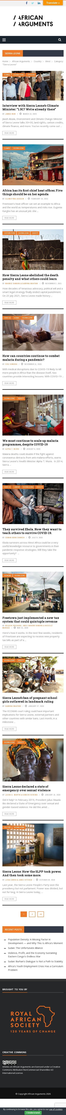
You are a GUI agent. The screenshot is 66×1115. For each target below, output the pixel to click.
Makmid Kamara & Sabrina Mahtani (21, 283)
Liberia (17, 487)
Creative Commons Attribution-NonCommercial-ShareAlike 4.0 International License (31, 1069)
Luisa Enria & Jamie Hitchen (18, 880)
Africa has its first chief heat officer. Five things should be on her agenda (32, 192)
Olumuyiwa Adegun (14, 199)
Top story (31, 75)
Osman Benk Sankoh (15, 537)
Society (35, 233)
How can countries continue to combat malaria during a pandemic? (31, 357)
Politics (7, 827)
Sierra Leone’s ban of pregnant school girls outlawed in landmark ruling (29, 699)
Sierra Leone (19, 75)
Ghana (16, 318)
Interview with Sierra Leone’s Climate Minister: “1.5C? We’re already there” (30, 107)
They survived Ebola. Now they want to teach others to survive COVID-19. (32, 531)
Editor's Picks (9, 233)
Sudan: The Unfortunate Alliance (25, 947)
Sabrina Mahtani (13, 706)
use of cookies (55, 1109)
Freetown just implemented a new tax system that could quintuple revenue (30, 619)
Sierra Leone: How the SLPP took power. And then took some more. (31, 873)
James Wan (10, 114)
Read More (9, 133)
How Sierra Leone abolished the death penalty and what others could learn (30, 277)
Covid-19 (7, 318)
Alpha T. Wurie (12, 449)
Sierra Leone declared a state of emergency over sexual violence (26, 788)
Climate (7, 75)
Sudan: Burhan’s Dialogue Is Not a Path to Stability (35, 961)
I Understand (33, 1112)
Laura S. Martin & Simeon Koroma (21, 795)
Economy (7, 576)
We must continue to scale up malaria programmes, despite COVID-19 (30, 442)
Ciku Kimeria (11, 364)
